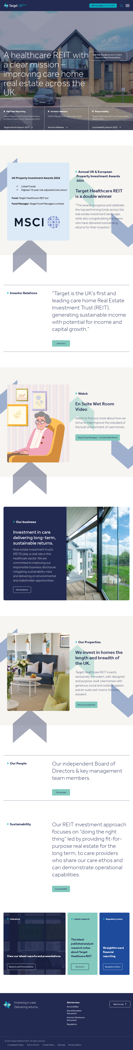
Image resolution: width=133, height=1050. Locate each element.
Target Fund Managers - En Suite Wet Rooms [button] (98, 437)
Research (80, 967)
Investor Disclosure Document (76, 1018)
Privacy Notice (74, 1045)
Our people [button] (61, 792)
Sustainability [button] (61, 889)
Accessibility (72, 1006)
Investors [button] (61, 343)
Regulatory (72, 1024)
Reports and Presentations (21, 967)
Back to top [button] (119, 1004)
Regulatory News (113, 967)
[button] (22, 118)
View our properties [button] (86, 705)
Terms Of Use (33, 1045)
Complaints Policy (16, 1045)
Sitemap (61, 1045)
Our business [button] (22, 589)
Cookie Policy (48, 1045)
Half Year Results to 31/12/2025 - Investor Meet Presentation (108, 56)
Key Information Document (74, 1012)
